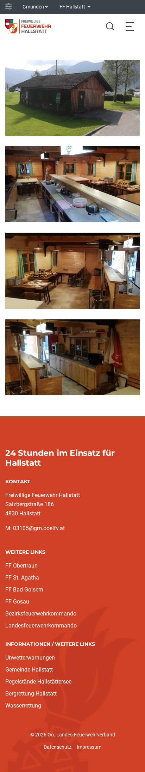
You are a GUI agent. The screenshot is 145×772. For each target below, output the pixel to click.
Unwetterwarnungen (30, 657)
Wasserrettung (23, 705)
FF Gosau (17, 601)
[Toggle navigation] (130, 26)
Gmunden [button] (33, 7)
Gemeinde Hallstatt (29, 669)
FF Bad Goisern (24, 589)
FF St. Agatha (22, 577)
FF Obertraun (21, 565)
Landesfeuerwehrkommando (41, 625)
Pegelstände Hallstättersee (38, 681)
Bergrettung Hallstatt (31, 693)
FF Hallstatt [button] (72, 7)
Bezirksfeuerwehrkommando (40, 613)
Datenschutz (57, 747)
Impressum (89, 747)
